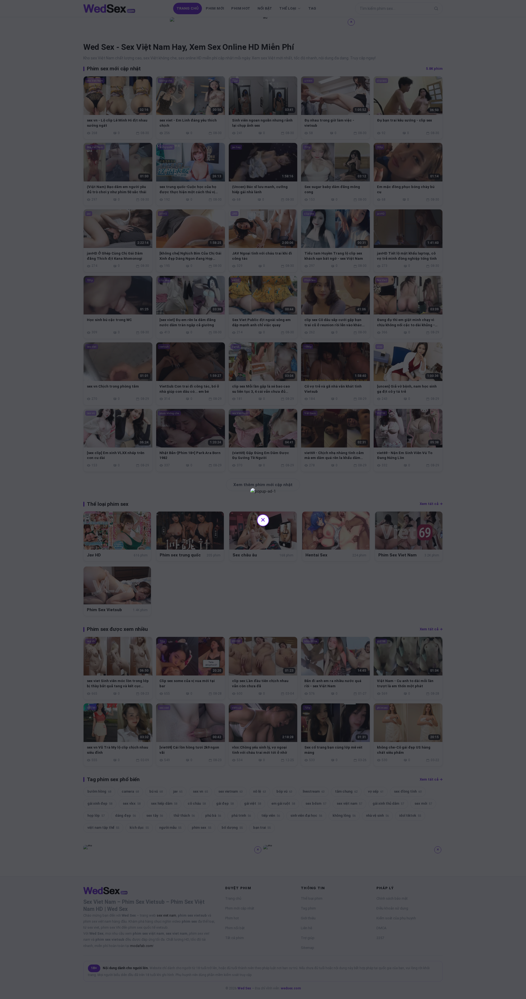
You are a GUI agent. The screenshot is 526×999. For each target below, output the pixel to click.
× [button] (263, 519)
